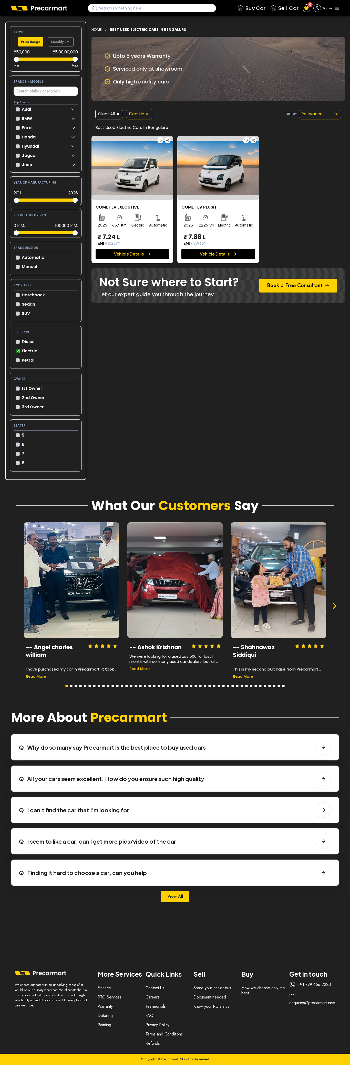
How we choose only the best (263, 990)
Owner (19, 378)
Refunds (153, 1043)
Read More (36, 676)
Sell (288, 8)
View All (175, 896)
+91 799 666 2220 (314, 984)
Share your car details (212, 988)
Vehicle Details (129, 254)
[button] (66, 686)
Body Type (22, 285)
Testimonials (156, 1006)
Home (96, 29)
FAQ (149, 1016)
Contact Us (155, 988)
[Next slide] (334, 605)
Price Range (30, 41)
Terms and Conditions (164, 1034)
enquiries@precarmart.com (312, 1002)
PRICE (18, 32)
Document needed (209, 997)
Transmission (26, 248)
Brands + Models (28, 81)
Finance (104, 988)
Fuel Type (22, 332)
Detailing (105, 1016)
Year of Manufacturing (35, 182)
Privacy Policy (157, 1025)
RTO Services (109, 997)
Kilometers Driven (30, 215)
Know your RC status (211, 1006)
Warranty (105, 1006)
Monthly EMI (60, 41)
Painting (104, 1025)
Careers (152, 997)
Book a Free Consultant (294, 285)
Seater (20, 425)
